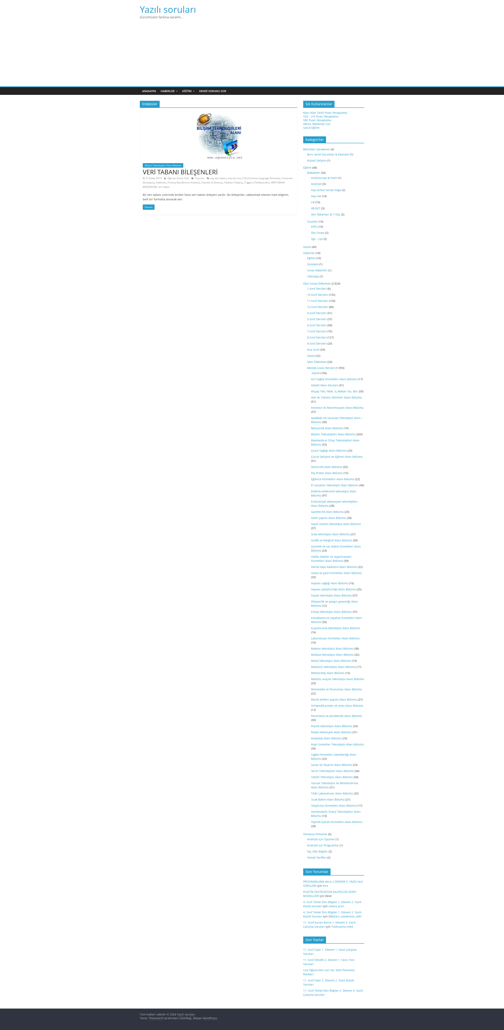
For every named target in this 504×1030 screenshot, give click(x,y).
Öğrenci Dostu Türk (178, 178)
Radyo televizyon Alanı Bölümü (331, 732)
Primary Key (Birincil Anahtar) (184, 182)
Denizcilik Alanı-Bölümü (326, 467)
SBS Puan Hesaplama (317, 120)
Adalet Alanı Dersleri (324, 385)
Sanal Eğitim (311, 127)
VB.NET (316, 208)
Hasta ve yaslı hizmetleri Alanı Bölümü (336, 573)
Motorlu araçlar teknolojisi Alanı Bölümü (337, 679)
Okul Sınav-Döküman (317, 283)
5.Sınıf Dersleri (317, 319)
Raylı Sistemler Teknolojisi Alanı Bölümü (337, 744)
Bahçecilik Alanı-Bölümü (327, 428)
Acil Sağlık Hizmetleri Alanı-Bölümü (334, 379)
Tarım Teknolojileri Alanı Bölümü (332, 771)
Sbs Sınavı (317, 233)
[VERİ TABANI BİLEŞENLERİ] (218, 113)
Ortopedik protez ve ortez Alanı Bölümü (337, 705)
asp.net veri (234, 178)
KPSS (314, 226)
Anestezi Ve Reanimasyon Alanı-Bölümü (337, 408)
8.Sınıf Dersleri (317, 337)
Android (316, 184)
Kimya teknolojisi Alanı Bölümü (331, 612)
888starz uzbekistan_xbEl (344, 916)
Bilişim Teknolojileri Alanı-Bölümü (163, 165)
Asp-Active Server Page (326, 190)
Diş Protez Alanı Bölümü (327, 473)
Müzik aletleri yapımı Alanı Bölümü (334, 699)
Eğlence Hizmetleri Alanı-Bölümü (332, 479)
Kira (325, 886)
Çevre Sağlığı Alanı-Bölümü (329, 450)
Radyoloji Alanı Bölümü (326, 738)
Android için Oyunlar (321, 839)
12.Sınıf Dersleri (317, 307)
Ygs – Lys (317, 239)
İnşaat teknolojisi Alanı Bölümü (331, 595)
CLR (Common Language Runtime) (261, 178)
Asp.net (316, 196)
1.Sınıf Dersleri (317, 288)
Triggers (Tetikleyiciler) (256, 182)
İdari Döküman (317, 362)
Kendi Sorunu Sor (212, 91)
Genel (307, 247)
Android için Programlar (323, 845)
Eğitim (187, 91)
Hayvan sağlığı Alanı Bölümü (329, 583)
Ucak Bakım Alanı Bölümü (328, 799)
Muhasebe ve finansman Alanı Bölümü (336, 689)
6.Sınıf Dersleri (317, 325)
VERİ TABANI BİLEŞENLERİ (180, 172)
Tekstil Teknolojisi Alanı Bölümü (332, 777)
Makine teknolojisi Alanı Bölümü (332, 648)
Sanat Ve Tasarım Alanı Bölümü (331, 765)
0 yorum (199, 178)
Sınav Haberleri (317, 270)
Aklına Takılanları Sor (317, 124)
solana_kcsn (336, 906)
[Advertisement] (252, 56)
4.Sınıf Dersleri (317, 313)
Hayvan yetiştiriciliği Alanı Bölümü (333, 589)
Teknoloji (313, 276)
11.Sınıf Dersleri (317, 301)
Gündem (313, 264)
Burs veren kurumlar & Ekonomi (328, 154)
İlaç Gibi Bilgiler (317, 851)
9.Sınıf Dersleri (317, 343)
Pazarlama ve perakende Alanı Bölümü (336, 716)
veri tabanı (164, 187)
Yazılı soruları (168, 9)
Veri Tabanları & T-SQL (325, 214)
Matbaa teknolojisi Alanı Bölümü (332, 654)
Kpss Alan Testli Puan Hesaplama (325, 113)
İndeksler (161, 182)
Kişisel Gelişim (316, 160)
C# (313, 202)
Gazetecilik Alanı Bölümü (327, 512)
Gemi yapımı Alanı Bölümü (328, 518)
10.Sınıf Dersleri (317, 295)
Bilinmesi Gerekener (316, 149)
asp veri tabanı (218, 178)
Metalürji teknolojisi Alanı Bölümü (333, 667)
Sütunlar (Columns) (211, 182)
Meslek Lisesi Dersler (321, 368)
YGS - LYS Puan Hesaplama (320, 116)
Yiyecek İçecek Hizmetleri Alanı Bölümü (336, 822)
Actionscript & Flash (324, 178)
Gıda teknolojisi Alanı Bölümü (330, 534)
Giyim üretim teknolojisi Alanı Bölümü (336, 524)
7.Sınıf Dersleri (317, 331)
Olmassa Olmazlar (315, 834)
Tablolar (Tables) (233, 182)
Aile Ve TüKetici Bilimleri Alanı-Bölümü (336, 397)
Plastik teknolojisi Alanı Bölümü (331, 726)
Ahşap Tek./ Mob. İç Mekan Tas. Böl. (334, 391)
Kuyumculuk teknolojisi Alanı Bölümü (335, 628)
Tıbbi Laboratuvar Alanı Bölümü (332, 793)
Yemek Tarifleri (316, 857)
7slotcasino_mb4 (342, 926)
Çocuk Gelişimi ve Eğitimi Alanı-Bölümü (337, 457)
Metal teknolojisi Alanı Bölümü (331, 661)
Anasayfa (149, 91)
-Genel (315, 373)
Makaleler (313, 173)
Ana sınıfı (313, 349)
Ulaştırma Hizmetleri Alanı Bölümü (334, 805)
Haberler (168, 91)
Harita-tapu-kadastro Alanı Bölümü (334, 567)
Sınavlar (312, 221)
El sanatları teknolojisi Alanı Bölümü (335, 485)
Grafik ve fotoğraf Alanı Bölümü (331, 540)
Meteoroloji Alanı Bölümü (328, 673)
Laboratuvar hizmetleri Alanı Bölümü (335, 638)
